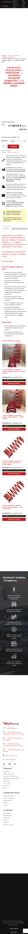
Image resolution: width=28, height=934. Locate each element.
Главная (4, 55)
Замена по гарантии (8, 774)
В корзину (13, 146)
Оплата (5, 805)
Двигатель (5, 140)
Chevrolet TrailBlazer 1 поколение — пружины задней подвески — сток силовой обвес (12, 507)
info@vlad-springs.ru (11, 728)
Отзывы (5, 820)
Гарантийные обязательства (10, 776)
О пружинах (6, 771)
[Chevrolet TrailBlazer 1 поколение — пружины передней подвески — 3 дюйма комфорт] (14, 447)
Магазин (10, 55)
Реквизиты (6, 822)
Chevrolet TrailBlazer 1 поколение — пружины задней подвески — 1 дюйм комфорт (13, 417)
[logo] (4, 6)
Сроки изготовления (8, 798)
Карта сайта (6, 817)
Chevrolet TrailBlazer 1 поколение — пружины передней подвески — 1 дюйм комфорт (13, 371)
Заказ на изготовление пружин (11, 778)
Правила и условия (8, 824)
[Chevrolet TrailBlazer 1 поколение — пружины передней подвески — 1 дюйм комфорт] (14, 355)
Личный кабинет (14, 928)
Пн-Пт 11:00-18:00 (10, 759)
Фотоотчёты (6, 785)
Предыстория (6, 813)
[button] (17, 6)
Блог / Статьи (6, 783)
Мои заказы (14, 932)
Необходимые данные (9, 795)
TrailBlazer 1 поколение (8, 57)
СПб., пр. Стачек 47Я (11, 755)
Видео (5, 787)
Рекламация (6, 780)
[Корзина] (20, 6)
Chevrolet (16, 55)
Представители (7, 815)
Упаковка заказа (7, 800)
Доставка (5, 802)
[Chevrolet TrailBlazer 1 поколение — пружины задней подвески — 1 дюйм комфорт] (14, 401)
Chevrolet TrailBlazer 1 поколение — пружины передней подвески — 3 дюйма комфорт (12, 462)
